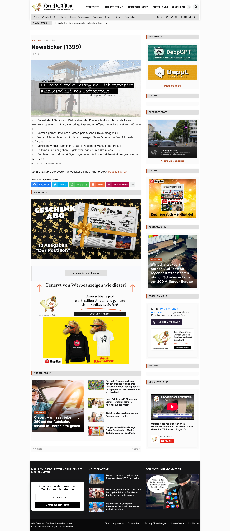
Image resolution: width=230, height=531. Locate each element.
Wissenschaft (84, 17)
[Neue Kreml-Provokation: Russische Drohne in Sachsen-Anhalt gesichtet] (96, 507)
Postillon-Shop (117, 171)
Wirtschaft (46, 17)
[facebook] (158, 17)
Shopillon (178, 7)
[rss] (195, 17)
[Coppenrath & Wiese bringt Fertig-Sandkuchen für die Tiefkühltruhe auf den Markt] (96, 431)
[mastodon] (176, 17)
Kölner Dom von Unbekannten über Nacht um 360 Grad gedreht (123, 476)
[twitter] (167, 17)
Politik (36, 17)
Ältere (135, 448)
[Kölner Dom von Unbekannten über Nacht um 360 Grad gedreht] (96, 479)
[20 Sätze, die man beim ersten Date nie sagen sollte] (96, 417)
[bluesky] (172, 17)
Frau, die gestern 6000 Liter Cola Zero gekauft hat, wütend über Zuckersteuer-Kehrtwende (123, 492)
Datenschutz (134, 523)
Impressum (118, 523)
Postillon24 (160, 7)
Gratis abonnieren (58, 504)
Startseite (92, 7)
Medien (72, 17)
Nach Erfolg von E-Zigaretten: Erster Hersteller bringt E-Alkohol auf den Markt (122, 402)
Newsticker (130, 17)
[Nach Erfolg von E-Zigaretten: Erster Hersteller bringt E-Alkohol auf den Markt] (96, 403)
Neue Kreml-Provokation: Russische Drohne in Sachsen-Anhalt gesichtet (122, 506)
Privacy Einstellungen (155, 523)
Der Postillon (137, 7)
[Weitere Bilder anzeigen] (172, 160)
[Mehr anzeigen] (132, 184)
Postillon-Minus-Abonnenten (165, 310)
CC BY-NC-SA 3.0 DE (42, 526)
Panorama (97, 17)
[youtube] (185, 17)
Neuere (38, 448)
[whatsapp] (162, 17)
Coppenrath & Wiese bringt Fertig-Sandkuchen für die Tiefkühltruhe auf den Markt (120, 430)
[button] (188, 7)
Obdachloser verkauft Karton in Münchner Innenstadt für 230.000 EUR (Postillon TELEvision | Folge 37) (172, 426)
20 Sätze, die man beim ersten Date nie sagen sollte (122, 414)
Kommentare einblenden (86, 273)
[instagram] (181, 17)
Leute (63, 17)
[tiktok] (190, 17)
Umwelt (118, 17)
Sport (56, 17)
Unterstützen (112, 7)
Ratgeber (109, 17)
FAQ (107, 523)
